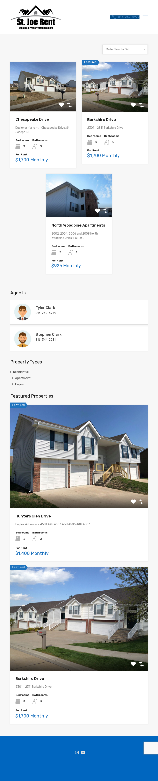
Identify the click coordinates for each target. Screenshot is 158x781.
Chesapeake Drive (32, 119)
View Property (43, 101)
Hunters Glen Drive (33, 516)
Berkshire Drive (101, 119)
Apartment (23, 378)
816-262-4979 (128, 17)
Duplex (20, 384)
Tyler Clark (45, 307)
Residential (21, 372)
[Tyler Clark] (22, 319)
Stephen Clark (49, 334)
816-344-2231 (46, 339)
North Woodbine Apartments (78, 225)
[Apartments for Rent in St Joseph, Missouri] (36, 27)
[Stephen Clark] (22, 346)
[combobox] (125, 49)
